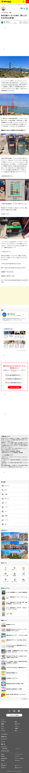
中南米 (6, 494)
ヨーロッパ (7, 485)
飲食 (5, 569)
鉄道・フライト (14, 581)
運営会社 (2, 754)
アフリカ (6, 520)
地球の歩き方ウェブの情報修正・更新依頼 (11, 451)
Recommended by (19, 350)
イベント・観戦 (5, 575)
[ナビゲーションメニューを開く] (27, 1)
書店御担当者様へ (4, 758)
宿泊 (23, 569)
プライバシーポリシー (19, 754)
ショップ (23, 581)
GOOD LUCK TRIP (5, 751)
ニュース (3, 741)
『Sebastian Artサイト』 (7, 176)
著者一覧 (3, 744)
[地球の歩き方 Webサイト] (6, 1)
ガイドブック (4, 739)
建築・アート (14, 569)
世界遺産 (14, 575)
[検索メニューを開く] (24, 2)
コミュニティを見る (14, 387)
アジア (6, 511)
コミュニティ (4, 746)
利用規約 (2, 756)
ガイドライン (17, 756)
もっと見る (24, 698)
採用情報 (2, 760)
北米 (4, 4)
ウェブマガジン (4, 734)
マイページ (18, 748)
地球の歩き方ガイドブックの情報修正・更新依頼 (12, 452)
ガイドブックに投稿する (19, 758)
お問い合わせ (17, 760)
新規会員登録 (4, 748)
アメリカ (8, 4)
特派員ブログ (20, 4)
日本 (5, 524)
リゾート (6, 507)
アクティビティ (5, 581)
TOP (2, 4)
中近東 (6, 515)
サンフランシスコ (14, 4)
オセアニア (7, 498)
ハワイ (6, 502)
